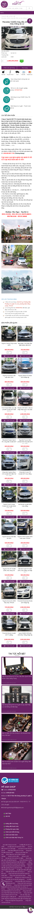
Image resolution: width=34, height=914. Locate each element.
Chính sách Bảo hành (11, 835)
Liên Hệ (7, 816)
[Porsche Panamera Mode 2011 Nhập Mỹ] (25, 591)
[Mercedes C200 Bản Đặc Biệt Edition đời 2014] (25, 334)
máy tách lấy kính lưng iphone (14, 900)
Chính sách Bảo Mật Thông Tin (14, 837)
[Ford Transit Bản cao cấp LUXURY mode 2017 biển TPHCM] (9, 398)
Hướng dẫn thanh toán (11, 826)
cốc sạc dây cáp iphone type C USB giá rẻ (15, 895)
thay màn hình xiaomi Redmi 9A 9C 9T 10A (16, 893)
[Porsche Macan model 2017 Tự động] (9, 623)
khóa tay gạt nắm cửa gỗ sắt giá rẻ (16, 859)
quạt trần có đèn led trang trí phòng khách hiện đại (16, 865)
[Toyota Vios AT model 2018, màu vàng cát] (9, 559)
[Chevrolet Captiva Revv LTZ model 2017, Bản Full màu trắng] (9, 462)
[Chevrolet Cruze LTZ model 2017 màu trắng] (25, 462)
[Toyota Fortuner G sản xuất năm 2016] (9, 366)
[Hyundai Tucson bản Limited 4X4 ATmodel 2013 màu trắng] (25, 430)
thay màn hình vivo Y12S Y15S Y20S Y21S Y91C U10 (16, 892)
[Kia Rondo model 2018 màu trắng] (25, 495)
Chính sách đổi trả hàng (12, 832)
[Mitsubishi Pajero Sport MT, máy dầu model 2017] (9, 430)
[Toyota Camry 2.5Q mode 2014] (9, 334)
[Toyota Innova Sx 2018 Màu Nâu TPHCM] (9, 591)
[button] (17, 47)
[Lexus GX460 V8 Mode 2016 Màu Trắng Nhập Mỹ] (25, 623)
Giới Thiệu (8, 813)
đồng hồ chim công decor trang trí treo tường (16, 863)
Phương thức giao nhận (12, 829)
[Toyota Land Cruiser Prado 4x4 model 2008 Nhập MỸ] (9, 495)
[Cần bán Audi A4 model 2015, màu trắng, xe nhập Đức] (25, 559)
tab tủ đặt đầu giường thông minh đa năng (16, 867)
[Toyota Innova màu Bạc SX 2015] (9, 527)
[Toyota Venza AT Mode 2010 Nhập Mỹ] (25, 366)
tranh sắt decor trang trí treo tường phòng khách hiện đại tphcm (16, 861)
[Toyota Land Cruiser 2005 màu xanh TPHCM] (25, 527)
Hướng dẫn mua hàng (11, 823)
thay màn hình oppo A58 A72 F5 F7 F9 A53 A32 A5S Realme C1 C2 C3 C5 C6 (16, 890)
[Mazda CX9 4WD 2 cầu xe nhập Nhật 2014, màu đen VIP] (25, 398)
